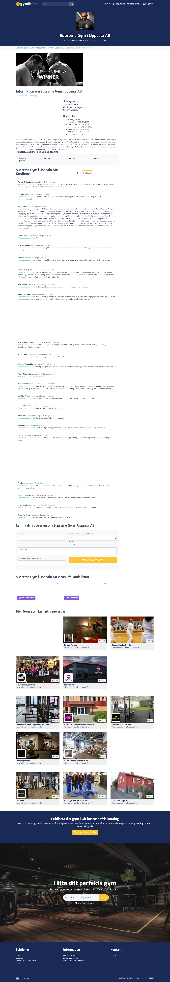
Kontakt (113, 955)
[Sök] (71, 4)
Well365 (20, 800)
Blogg (18, 963)
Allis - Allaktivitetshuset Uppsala (79, 725)
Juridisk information (70, 958)
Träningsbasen (23, 761)
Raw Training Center (26, 685)
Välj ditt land (24, 978)
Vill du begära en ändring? (26, 96)
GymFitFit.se (21, 48)
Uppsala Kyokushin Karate (123, 645)
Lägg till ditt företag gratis (127, 4)
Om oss (19, 955)
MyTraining (69, 685)
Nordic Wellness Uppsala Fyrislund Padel (35, 725)
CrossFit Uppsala (120, 800)
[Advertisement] (120, 70)
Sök (105, 897)
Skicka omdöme (94, 560)
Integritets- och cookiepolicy (74, 960)
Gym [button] (106, 4)
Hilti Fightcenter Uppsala (75, 800)
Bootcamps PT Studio (121, 725)
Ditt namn (22, 534)
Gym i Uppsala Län (38, 48)
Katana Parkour (71, 645)
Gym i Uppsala (55, 48)
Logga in (149, 4)
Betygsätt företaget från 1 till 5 (81, 534)
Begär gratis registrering (85, 832)
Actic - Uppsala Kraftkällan (76, 761)
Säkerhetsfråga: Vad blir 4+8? (29, 558)
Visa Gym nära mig (86, 903)
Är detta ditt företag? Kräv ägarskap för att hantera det (85, 40)
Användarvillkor (69, 955)
